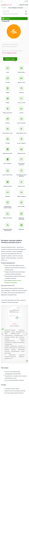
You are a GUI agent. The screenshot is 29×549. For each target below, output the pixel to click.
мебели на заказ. (17, 280)
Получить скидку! (10, 59)
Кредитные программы (11, 282)
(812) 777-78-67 (24, 5)
